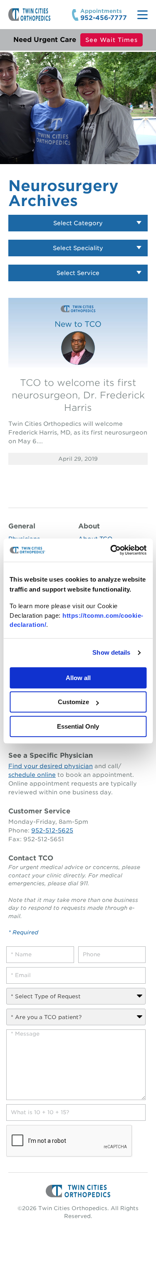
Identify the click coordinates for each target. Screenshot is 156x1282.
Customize (73, 701)
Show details (111, 652)
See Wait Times (111, 40)
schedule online (32, 774)
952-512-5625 (52, 830)
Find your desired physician (50, 766)
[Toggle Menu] (142, 14)
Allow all (78, 677)
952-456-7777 (103, 18)
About (89, 526)
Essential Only (78, 726)
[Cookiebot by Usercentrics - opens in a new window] (111, 550)
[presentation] (69, 1141)
